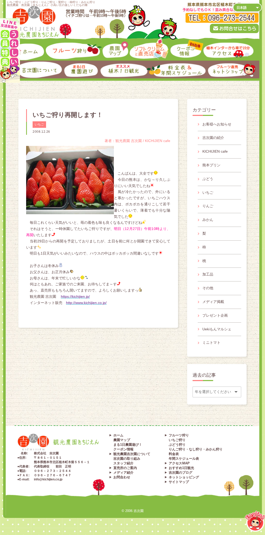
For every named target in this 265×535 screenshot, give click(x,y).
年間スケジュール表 (184, 458)
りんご (207, 206)
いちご (39, 124)
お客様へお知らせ (216, 124)
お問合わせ (121, 477)
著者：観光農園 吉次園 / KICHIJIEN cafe (137, 141)
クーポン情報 (174, 45)
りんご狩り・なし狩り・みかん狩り (196, 449)
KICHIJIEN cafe (215, 151)
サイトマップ (179, 482)
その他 (207, 288)
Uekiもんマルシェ (216, 329)
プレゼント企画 (215, 315)
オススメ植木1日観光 (106, 64)
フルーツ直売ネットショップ (216, 64)
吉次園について (15, 62)
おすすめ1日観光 (181, 468)
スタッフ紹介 (123, 463)
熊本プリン (211, 165)
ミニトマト (211, 342)
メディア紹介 (123, 472)
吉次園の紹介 (213, 138)
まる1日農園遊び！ (127, 445)
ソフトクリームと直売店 (138, 45)
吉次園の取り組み (126, 458)
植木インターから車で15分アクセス (218, 45)
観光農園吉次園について (131, 454)
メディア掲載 (213, 302)
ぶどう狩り (177, 445)
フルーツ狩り (53, 43)
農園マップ (104, 45)
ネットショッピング (184, 477)
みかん (207, 220)
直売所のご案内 (125, 468)
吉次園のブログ (180, 472)
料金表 (174, 454)
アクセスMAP (179, 463)
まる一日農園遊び (68, 64)
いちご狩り (177, 440)
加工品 (207, 274)
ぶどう (207, 179)
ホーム (9, 43)
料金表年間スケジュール (160, 64)
